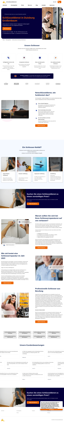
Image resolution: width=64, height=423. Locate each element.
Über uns (30, 5)
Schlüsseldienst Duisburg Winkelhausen (53, 337)
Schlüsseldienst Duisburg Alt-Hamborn (24, 333)
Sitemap (48, 412)
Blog (37, 5)
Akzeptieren (51, 409)
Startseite (5, 5)
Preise (22, 5)
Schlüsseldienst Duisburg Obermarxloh (10, 337)
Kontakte (44, 5)
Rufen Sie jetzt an (7, 28)
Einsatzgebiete (14, 5)
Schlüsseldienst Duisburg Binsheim (53, 333)
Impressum (52, 5)
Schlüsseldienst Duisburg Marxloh (39, 333)
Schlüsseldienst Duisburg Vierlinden (10, 333)
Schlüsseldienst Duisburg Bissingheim (24, 337)
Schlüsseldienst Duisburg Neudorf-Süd (39, 337)
